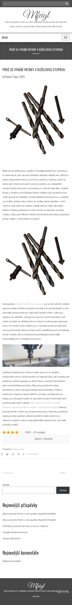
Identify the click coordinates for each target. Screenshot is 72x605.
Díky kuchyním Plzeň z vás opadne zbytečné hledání (29, 513)
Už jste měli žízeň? (12, 538)
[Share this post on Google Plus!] (13, 454)
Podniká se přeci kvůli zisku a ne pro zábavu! (25, 526)
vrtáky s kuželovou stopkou (29, 303)
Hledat (6, 484)
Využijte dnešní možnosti (15, 532)
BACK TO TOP (63, 592)
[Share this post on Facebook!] (2, 454)
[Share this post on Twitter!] (7, 454)
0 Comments (32, 454)
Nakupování (18, 449)
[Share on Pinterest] (19, 454)
